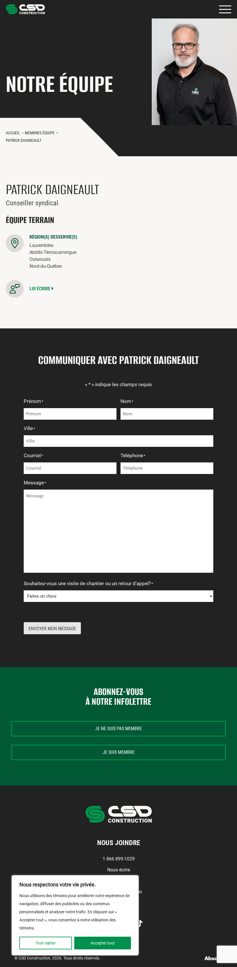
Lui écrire (39, 288)
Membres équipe (40, 133)
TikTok (139, 923)
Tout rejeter (46, 943)
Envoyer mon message (52, 628)
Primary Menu (225, 9)
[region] (75, 915)
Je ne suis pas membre (118, 728)
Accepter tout (102, 943)
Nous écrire (118, 870)
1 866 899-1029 (119, 859)
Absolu (213, 958)
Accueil (13, 133)
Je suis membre (119, 752)
